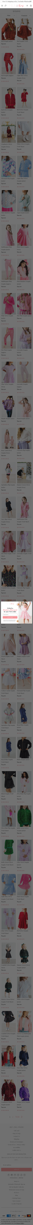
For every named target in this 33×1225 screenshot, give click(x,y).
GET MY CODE (10, 617)
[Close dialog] (31, 602)
